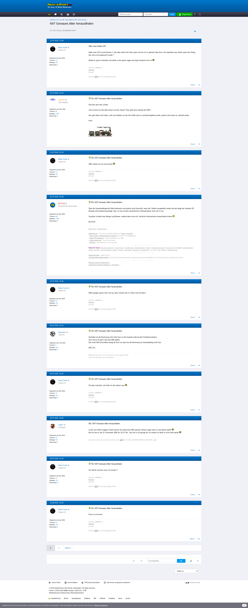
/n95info (102, 598)
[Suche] (61, 14)
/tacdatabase (76, 598)
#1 (199, 85)
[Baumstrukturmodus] (195, 31)
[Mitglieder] (67, 14)
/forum (66, 598)
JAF (159, 250)
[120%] (199, 14)
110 (56, 62)
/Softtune (87, 598)
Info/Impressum (54, 593)
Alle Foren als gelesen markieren (118, 582)
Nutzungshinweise (77, 593)
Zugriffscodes (129, 248)
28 (56, 437)
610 (56, 440)
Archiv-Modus (72, 582)
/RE (95, 598)
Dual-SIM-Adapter (106, 250)
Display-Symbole (94, 250)
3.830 (57, 218)
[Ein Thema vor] (141, 561)
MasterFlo (62, 332)
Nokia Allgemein (70, 20)
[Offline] (68, 48)
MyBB (66, 590)
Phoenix (163, 250)
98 (56, 111)
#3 (199, 188)
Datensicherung (172, 250)
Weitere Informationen (101, 605)
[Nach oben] (198, 561)
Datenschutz (65, 593)
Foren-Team (56, 582)
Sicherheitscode (140, 248)
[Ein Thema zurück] (134, 561)
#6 (199, 365)
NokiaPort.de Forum (56, 20)
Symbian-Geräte (187, 248)
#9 (199, 494)
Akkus (121, 250)
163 (56, 347)
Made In (115, 250)
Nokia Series (170, 248)
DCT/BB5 (178, 248)
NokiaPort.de (56, 598)
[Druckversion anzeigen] (191, 561)
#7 (199, 410)
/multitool (112, 598)
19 (56, 60)
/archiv (128, 598)
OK (244, 605)
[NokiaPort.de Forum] (55, 14)
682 (56, 216)
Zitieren (193, 85)
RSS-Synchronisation (92, 582)
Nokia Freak (62, 48)
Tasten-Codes (119, 248)
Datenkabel (135, 250)
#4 (199, 273)
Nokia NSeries (82, 20)
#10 (199, 539)
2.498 (57, 113)
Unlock (148, 248)
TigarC (60, 425)
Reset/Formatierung (107, 248)
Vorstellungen (145, 250)
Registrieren (186, 14)
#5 (199, 317)
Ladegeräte (127, 250)
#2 (199, 144)
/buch (120, 598)
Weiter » (68, 548)
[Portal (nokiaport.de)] (49, 14)
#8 (199, 450)
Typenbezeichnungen (158, 248)
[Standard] (195, 14)
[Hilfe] (74, 14)
